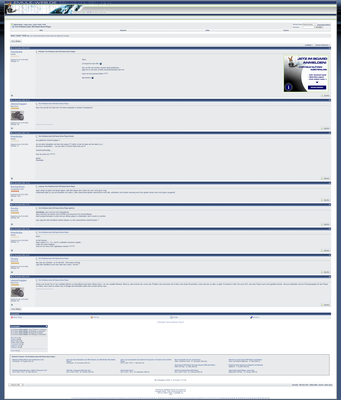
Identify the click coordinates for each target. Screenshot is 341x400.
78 (218, 398)
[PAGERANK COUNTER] (171, 394)
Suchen (286, 30)
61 (184, 398)
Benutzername (297, 24)
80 (222, 398)
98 (258, 398)
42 (146, 398)
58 (178, 398)
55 (172, 398)
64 (190, 398)
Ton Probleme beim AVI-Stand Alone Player (53, 103)
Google (175, 317)
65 (192, 398)
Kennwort (296, 27)
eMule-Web (313, 385)
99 (260, 398)
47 (156, 398)
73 (208, 398)
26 (114, 398)
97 (256, 398)
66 (194, 398)
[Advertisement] (58, 73)
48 (158, 398)
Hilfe (41, 30)
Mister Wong (17, 317)
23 (108, 398)
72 (206, 398)
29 (120, 398)
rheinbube (16, 51)
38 (138, 398)
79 (220, 398)
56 (174, 398)
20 (102, 398)
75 (212, 398)
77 (216, 398)
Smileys (13, 339)
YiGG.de (96, 317)
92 (246, 398)
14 (91, 398)
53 (168, 398)
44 (150, 398)
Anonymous (18, 186)
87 (236, 398)
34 (130, 398)
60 (182, 398)
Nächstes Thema (177, 322)
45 (152, 398)
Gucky (14, 208)
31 (124, 398)
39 (140, 398)
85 (232, 398)
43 (148, 398)
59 (180, 398)
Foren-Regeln (15, 350)
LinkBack (308, 45)
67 (196, 398)
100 (263, 398)
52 (166, 398)
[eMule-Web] (18, 24)
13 (89, 398)
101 (266, 398)
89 (240, 398)
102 (268, 398)
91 (244, 398)
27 (116, 398)
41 (144, 398)
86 (234, 398)
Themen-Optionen (321, 45)
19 (101, 398)
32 (126, 398)
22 (106, 398)
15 (93, 398)
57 (176, 398)
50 (162, 398)
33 (128, 398)
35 (132, 398)
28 (118, 398)
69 (200, 398)
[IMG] (13, 341)
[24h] (207, 30)
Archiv (321, 385)
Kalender (123, 30)
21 (104, 398)
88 (238, 398)
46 (154, 398)
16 (95, 398)
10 (83, 398)
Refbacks (14, 347)
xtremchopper (19, 103)
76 (214, 398)
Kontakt (295, 385)
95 (252, 398)
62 (186, 398)
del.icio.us (256, 317)
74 (210, 398)
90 (242, 398)
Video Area (28, 24)
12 (87, 398)
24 (110, 398)
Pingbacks (14, 345)
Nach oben (328, 385)
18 (99, 398)
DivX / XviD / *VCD (39, 24)
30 (122, 398)
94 (250, 398)
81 (224, 398)
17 (97, 398)
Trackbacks (15, 344)
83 (228, 398)
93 (248, 398)
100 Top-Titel (303, 385)
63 (188, 398)
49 (160, 398)
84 (230, 398)
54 (170, 398)
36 (134, 398)
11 (85, 398)
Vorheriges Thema (164, 322)
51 (164, 398)
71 (204, 398)
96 (254, 398)
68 (198, 398)
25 (112, 398)
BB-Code (14, 338)
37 (136, 398)
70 (202, 398)
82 (226, 398)
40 (142, 398)
